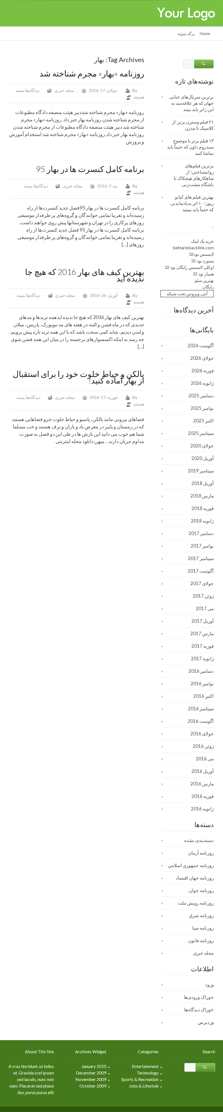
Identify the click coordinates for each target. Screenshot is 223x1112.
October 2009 (92, 1085)
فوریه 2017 (202, 646)
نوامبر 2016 (202, 683)
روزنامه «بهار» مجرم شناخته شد (91, 73)
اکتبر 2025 (203, 420)
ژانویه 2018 (202, 521)
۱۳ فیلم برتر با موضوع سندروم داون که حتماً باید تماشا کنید (190, 147)
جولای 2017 (202, 583)
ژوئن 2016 (203, 746)
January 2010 (93, 1066)
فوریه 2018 (202, 508)
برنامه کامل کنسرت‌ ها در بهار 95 (90, 169)
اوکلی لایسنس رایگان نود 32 (189, 267)
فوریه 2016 (202, 796)
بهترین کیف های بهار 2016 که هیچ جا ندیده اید (84, 275)
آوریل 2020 (202, 458)
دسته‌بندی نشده (199, 840)
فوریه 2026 (202, 370)
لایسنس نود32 (201, 254)
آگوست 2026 (201, 345)
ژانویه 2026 (202, 383)
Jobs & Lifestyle (144, 1085)
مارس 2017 (202, 633)
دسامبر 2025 (201, 395)
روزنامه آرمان (201, 853)
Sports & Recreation (140, 1079)
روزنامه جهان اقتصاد (195, 878)
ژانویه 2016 (202, 809)
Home (205, 33)
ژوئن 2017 (203, 596)
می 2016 (205, 758)
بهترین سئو (204, 280)
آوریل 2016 (202, 771)
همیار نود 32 (203, 273)
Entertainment (145, 1066)
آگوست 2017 (201, 571)
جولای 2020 (202, 446)
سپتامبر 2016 (201, 708)
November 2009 (90, 1079)
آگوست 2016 (201, 721)
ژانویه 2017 (202, 658)
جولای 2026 (202, 358)
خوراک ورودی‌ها (199, 997)
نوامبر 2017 (202, 546)
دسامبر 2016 (201, 671)
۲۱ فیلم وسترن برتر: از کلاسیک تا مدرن (193, 125)
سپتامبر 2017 (201, 558)
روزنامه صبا (203, 928)
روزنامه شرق (201, 915)
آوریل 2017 (202, 621)
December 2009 (91, 1072)
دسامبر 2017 (201, 533)
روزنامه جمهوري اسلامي (191, 865)
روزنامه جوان (201, 890)
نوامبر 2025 (202, 408)
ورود (209, 984)
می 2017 (205, 608)
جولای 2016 (202, 733)
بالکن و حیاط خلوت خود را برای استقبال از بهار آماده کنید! (78, 377)
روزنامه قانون (201, 940)
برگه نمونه (186, 33)
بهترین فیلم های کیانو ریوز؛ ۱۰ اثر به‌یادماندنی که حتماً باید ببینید (192, 203)
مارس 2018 (202, 496)
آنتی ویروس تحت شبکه (187, 293)
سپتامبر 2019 (201, 471)
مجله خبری (64, 90)
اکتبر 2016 (203, 696)
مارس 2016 (202, 784)
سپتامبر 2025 (201, 433)
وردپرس (206, 1022)
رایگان (208, 286)
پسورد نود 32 (202, 260)
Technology (148, 1072)
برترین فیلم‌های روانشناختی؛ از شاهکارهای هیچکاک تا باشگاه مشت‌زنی (194, 175)
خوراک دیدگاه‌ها (199, 1009)
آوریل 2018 (202, 483)
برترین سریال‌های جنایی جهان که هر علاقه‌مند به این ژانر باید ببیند (191, 103)
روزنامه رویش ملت (196, 903)
